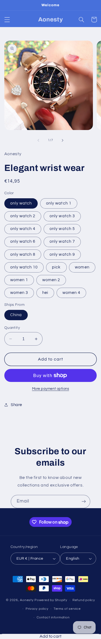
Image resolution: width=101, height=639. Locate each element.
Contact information (53, 617)
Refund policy (83, 600)
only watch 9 (62, 254)
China (16, 315)
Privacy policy (37, 608)
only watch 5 (62, 229)
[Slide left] (38, 140)
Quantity (12, 328)
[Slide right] (63, 140)
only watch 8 (23, 254)
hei (45, 293)
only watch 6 (23, 241)
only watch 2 (23, 216)
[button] (7, 19)
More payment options (50, 389)
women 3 (19, 293)
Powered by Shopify (50, 600)
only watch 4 (23, 229)
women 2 (51, 280)
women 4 (71, 293)
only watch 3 (62, 216)
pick (56, 267)
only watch (21, 203)
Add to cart (50, 636)
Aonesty (27, 600)
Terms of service (67, 608)
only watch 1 (58, 203)
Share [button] (16, 405)
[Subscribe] (84, 501)
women (82, 267)
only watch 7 (62, 241)
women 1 (19, 280)
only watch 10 (24, 267)
